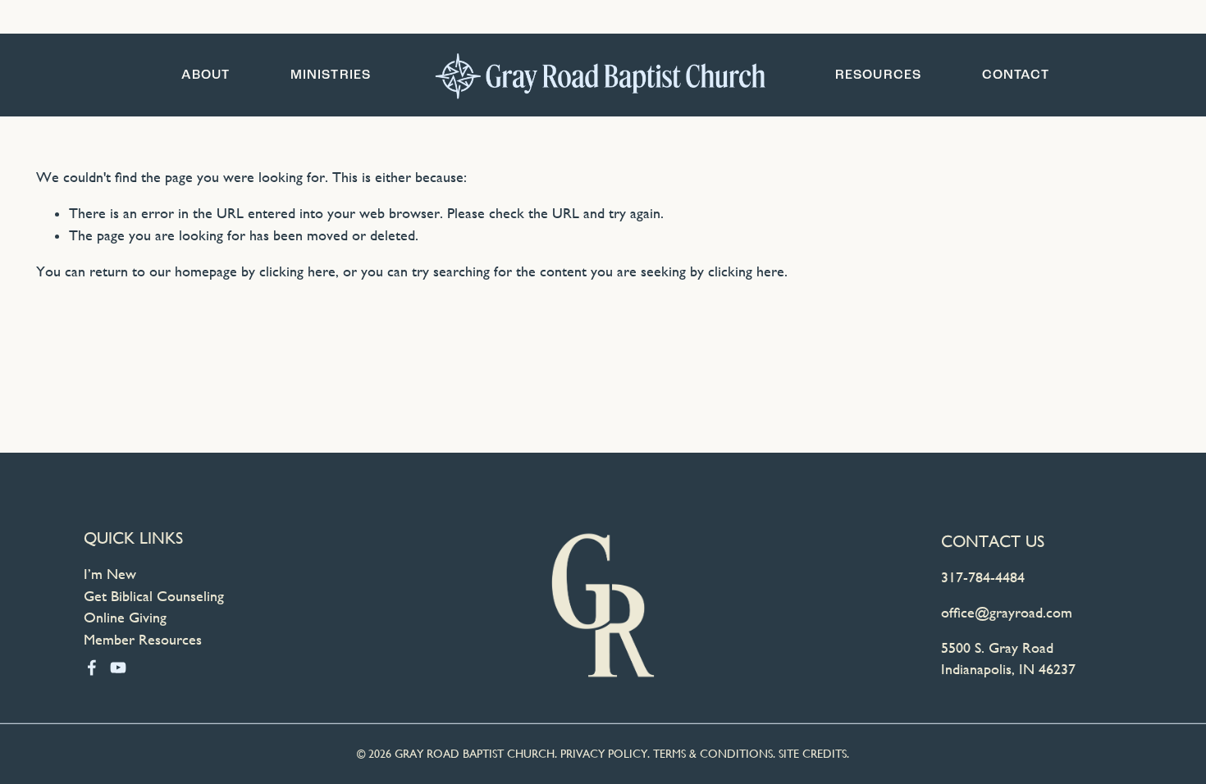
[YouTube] (118, 667)
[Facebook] (92, 667)
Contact (1016, 74)
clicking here (297, 271)
